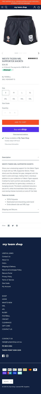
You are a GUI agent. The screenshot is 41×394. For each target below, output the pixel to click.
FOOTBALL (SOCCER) (17, 217)
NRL (10, 205)
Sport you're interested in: (14, 202)
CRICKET (12, 221)
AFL (10, 209)
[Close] (37, 158)
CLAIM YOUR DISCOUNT (20, 232)
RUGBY (11, 213)
